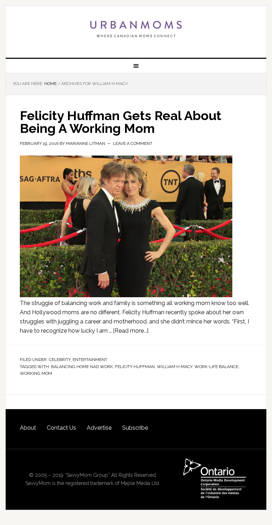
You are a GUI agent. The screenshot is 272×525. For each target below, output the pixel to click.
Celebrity (59, 359)
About (28, 427)
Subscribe (135, 427)
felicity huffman (135, 366)
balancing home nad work (82, 366)
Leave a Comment (132, 143)
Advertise (99, 427)
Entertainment (90, 359)
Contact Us (61, 427)
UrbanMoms (136, 29)
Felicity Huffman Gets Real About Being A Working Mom (120, 122)
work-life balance (216, 366)
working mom (36, 373)
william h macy (174, 366)
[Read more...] (130, 330)
